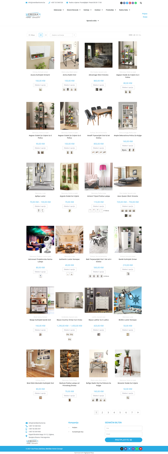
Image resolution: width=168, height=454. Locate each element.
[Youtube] (130, 3)
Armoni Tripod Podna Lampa (98, 196)
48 (137, 35)
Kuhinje (86, 10)
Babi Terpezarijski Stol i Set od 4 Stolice (98, 260)
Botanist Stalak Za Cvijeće (128, 383)
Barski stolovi (38, 317)
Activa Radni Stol (69, 75)
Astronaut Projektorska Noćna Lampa (40, 260)
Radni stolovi (73, 72)
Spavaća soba (92, 21)
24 (134, 35)
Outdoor (98, 10)
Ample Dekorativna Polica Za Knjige (128, 135)
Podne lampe (102, 193)
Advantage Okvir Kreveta (98, 75)
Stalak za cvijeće (131, 72)
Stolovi (43, 380)
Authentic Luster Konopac (69, 259)
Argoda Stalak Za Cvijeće (69, 196)
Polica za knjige (123, 133)
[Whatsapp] (136, 3)
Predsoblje (110, 10)
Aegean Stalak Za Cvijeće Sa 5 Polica (40, 136)
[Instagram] (121, 3)
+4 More (106, 276)
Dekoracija (123, 72)
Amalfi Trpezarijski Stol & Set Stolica (98, 136)
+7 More (106, 211)
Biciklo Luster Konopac (128, 320)
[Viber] (133, 3)
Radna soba (65, 72)
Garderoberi (64, 317)
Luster (44, 193)
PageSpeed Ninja (89, 453)
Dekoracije (58, 10)
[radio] (40, 89)
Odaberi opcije (40, 85)
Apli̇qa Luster (40, 196)
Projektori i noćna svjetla (44, 256)
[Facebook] (124, 3)
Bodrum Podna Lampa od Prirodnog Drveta (69, 384)
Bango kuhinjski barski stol (40, 320)
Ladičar (94, 317)
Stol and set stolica (101, 133)
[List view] (46, 35)
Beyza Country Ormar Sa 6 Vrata (69, 320)
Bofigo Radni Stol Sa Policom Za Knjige (98, 384)
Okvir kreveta (94, 72)
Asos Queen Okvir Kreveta (127, 196)
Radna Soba (123, 10)
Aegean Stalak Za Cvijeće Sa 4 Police (127, 76)
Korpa (145, 17)
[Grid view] (41, 35)
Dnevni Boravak (72, 10)
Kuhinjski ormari (43, 72)
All (140, 35)
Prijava (144, 14)
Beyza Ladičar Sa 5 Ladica (99, 320)
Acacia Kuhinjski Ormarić (40, 75)
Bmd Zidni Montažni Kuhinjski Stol (40, 383)
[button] (141, 3)
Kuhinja (35, 72)
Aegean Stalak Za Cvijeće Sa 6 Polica (69, 136)
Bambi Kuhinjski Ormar (128, 259)
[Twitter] (127, 3)
